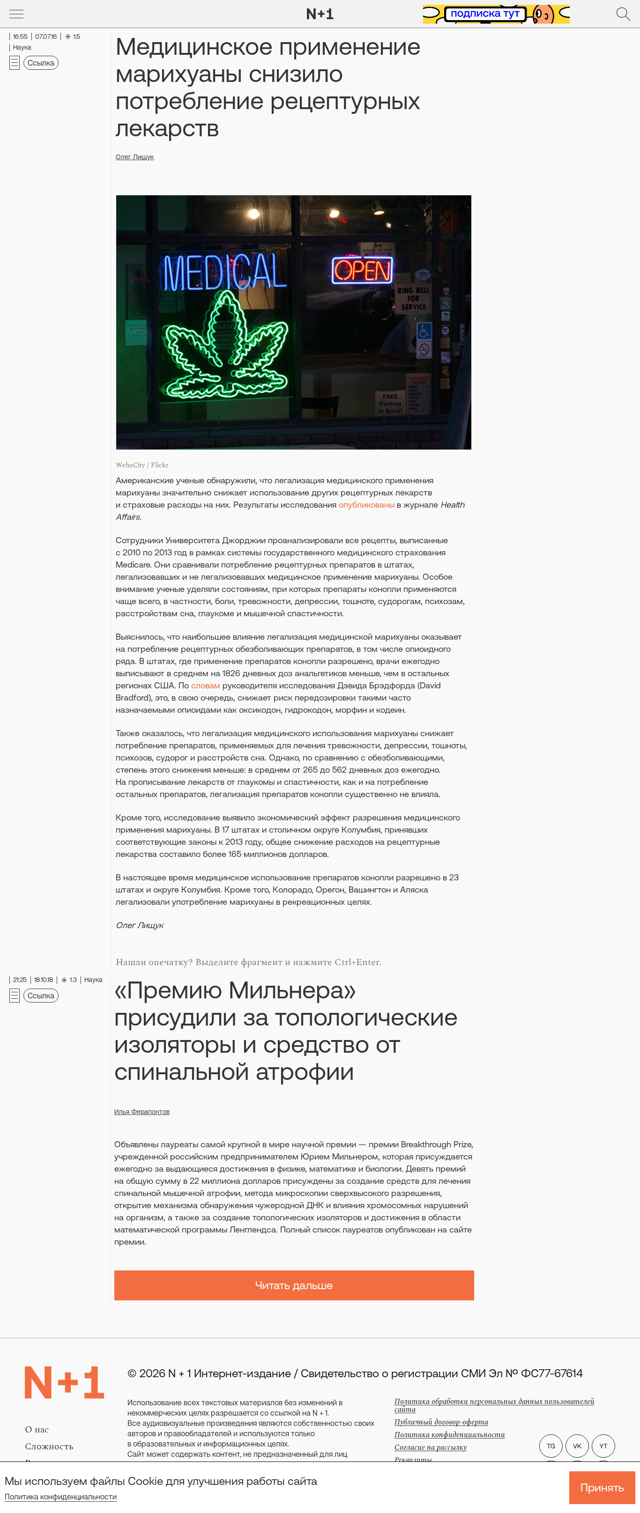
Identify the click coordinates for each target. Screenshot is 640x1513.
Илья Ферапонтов (142, 1111)
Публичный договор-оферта (441, 1422)
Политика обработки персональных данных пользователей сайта (494, 1405)
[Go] (16, 14)
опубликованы (366, 504)
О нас (37, 1430)
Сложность (49, 1446)
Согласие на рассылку (430, 1447)
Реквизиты (413, 1460)
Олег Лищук (135, 157)
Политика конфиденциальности (61, 1496)
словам (205, 685)
